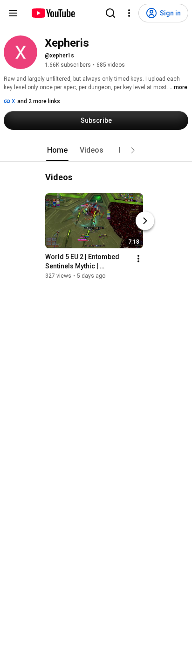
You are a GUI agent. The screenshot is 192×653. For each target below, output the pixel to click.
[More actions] (138, 258)
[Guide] (13, 13)
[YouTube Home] (53, 13)
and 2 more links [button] (38, 101)
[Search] (110, 13)
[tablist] (96, 150)
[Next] (145, 220)
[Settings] (129, 13)
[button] (133, 150)
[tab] (57, 150)
